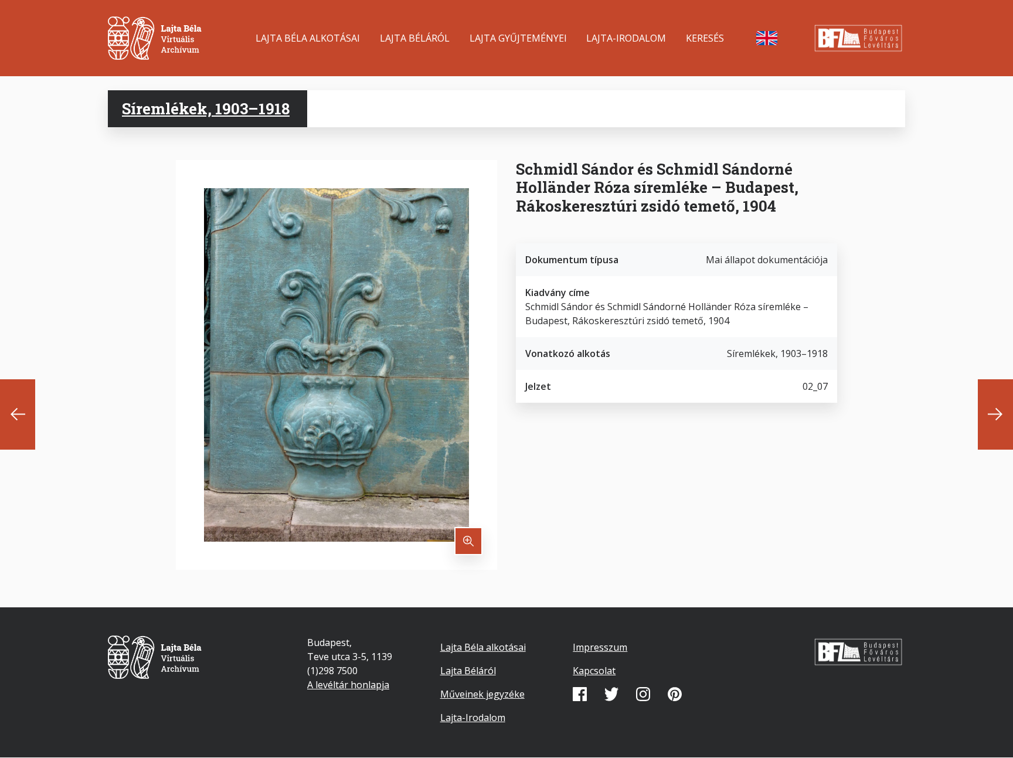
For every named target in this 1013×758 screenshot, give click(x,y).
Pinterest (675, 694)
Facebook (580, 694)
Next (995, 414)
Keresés (705, 38)
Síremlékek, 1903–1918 (206, 108)
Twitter (611, 694)
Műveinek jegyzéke (482, 694)
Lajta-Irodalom (626, 38)
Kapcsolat (594, 670)
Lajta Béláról (415, 38)
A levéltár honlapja (348, 684)
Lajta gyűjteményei (518, 38)
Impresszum (600, 647)
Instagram (643, 694)
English (766, 38)
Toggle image (468, 541)
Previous (17, 414)
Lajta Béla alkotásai (308, 38)
